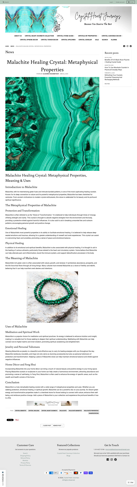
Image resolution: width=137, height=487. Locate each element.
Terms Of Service (25, 465)
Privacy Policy (25, 463)
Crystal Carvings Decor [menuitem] (111, 36)
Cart (131, 2)
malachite (63, 410)
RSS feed (107, 84)
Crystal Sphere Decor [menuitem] (29, 40)
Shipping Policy (25, 456)
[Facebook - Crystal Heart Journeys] (124, 46)
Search (25, 453)
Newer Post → (58, 425)
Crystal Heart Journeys (71, 478)
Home (7, 46)
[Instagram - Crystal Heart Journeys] (127, 46)
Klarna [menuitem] (114, 40)
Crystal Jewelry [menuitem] (85, 40)
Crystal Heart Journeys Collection (68, 453)
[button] (3, 478)
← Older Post (46, 425)
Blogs (68, 456)
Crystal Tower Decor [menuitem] (49, 40)
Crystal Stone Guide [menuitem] (65, 36)
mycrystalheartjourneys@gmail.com (118, 449)
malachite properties (91, 410)
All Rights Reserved (68, 480)
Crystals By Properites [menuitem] (87, 36)
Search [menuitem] (105, 40)
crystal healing (33, 410)
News (12, 46)
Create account (120, 2)
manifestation (93, 413)
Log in (111, 2)
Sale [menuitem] (97, 40)
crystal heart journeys (49, 410)
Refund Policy (25, 458)
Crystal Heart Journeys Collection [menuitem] (39, 36)
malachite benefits (75, 410)
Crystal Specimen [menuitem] (68, 40)
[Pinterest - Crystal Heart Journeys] (131, 46)
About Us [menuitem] (18, 36)
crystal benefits (20, 410)
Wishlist (25, 460)
